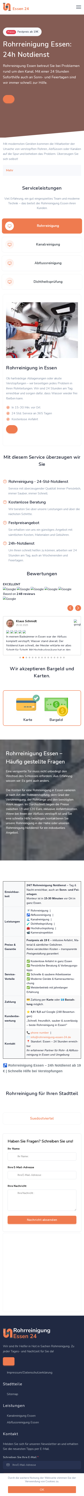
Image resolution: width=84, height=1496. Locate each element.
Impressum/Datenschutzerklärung (29, 1372)
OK (42, 1490)
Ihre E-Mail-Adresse (21, 1167)
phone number (40, 1032)
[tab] (42, 226)
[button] (70, 608)
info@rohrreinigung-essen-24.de (51, 1037)
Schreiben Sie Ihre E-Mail (20, 1457)
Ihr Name (14, 1149)
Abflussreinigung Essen (22, 1422)
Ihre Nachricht (17, 1186)
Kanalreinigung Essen (21, 1416)
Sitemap (12, 1394)
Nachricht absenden (42, 1220)
